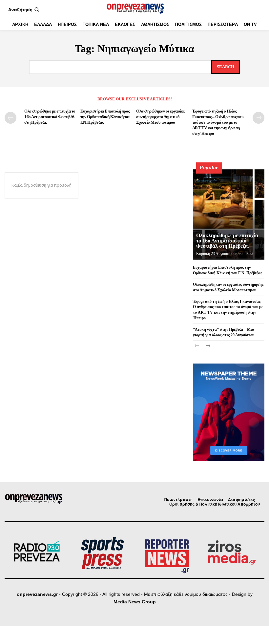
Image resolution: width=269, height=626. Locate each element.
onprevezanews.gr (37, 594)
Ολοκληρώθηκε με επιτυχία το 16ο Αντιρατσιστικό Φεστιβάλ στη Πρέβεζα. (49, 117)
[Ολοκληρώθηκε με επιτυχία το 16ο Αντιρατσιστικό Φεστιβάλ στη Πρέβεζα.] (228, 214)
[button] (24, 9)
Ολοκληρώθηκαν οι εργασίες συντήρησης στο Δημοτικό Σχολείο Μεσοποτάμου (160, 117)
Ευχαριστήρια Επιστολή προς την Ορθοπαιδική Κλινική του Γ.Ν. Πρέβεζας (105, 117)
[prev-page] (10, 118)
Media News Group (135, 601)
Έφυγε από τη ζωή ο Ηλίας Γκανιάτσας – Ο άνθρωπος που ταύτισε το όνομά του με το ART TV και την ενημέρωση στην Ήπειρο (218, 122)
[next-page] (258, 118)
